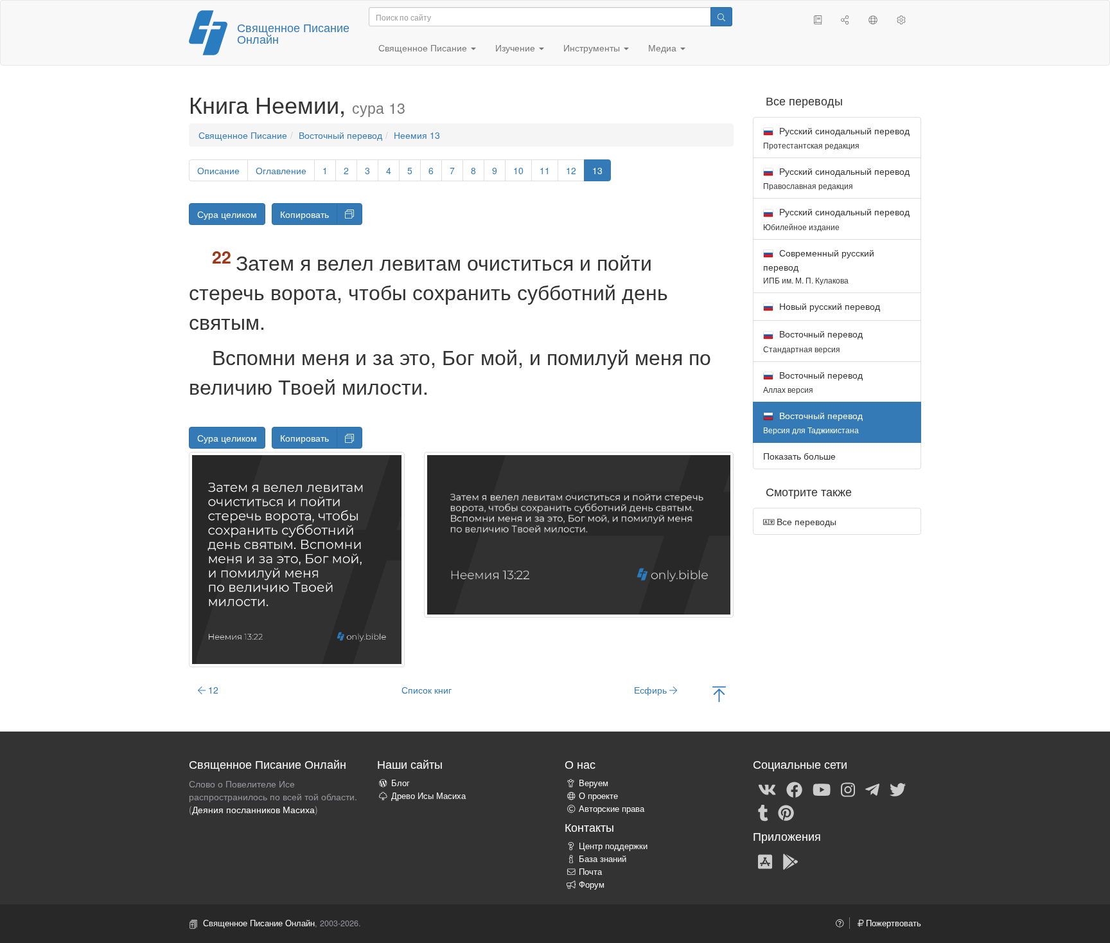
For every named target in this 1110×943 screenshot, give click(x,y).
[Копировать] (349, 214)
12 (571, 170)
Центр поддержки (613, 846)
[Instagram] (848, 788)
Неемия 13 (417, 135)
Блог (400, 783)
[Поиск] (721, 16)
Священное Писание (242, 135)
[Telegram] (872, 788)
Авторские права (611, 808)
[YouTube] (822, 788)
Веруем (593, 783)
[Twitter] (898, 788)
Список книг (426, 689)
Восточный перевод (340, 135)
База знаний (602, 859)
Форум (591, 884)
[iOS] (765, 860)
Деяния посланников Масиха (253, 809)
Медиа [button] (663, 47)
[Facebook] (794, 788)
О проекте (598, 796)
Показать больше (799, 455)
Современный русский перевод (818, 265)
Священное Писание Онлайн (293, 32)
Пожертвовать (892, 923)
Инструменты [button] (592, 47)
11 (545, 170)
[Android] (790, 860)
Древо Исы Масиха (428, 796)
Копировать (304, 214)
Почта (590, 871)
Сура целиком (227, 214)
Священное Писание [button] (424, 47)
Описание (218, 170)
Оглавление (281, 170)
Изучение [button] (516, 47)
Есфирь (651, 689)
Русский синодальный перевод (836, 137)
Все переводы (805, 521)
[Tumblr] (763, 811)
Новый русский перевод (828, 306)
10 (518, 170)
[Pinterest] (786, 811)
